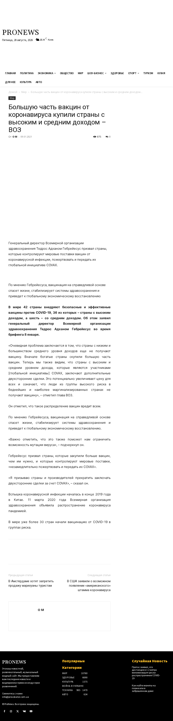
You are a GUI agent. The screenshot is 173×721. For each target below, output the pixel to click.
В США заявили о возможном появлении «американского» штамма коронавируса (89, 585)
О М (14, 136)
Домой (12, 92)
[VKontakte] (24, 711)
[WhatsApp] (42, 146)
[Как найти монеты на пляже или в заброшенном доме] (167, 687)
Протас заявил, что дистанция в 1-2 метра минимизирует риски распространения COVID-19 (146, 672)
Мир (24, 92)
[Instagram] (11, 711)
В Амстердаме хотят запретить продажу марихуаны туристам (31, 583)
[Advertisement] (116, 33)
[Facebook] (12, 146)
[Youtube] (31, 711)
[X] (22, 146)
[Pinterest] (32, 146)
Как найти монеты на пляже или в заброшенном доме (144, 688)
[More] (51, 146)
